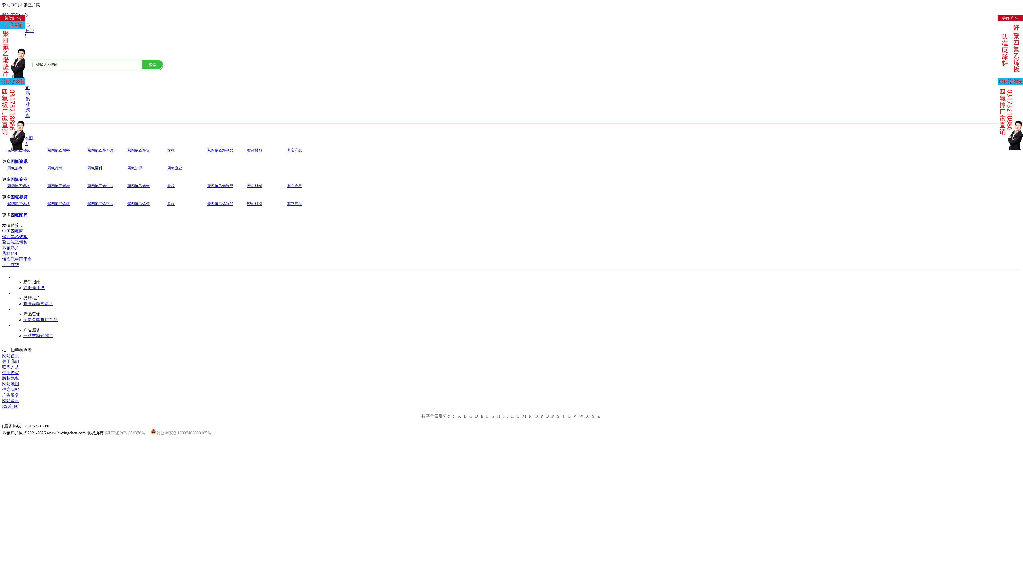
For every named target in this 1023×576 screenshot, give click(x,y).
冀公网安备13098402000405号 (184, 433)
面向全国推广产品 (40, 319)
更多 (6, 161)
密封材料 (254, 150)
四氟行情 (54, 168)
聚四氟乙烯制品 (220, 150)
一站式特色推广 (38, 335)
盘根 (171, 150)
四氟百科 (94, 168)
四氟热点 (14, 168)
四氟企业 (174, 168)
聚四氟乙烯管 (138, 150)
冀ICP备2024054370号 (125, 433)
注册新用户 (34, 287)
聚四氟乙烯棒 (58, 150)
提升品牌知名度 (38, 303)
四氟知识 (134, 168)
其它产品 (294, 150)
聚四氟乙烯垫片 (100, 150)
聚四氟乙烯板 (18, 186)
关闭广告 (12, 18)
